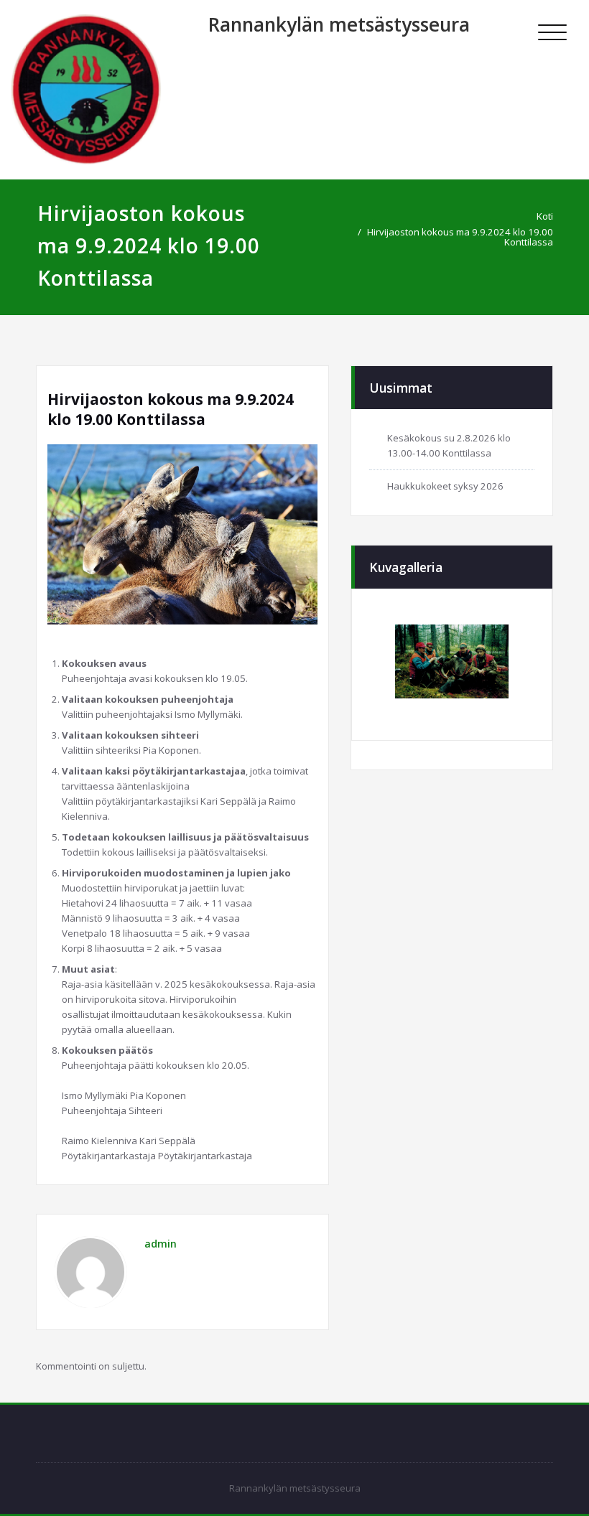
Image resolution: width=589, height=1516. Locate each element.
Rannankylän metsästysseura (339, 24)
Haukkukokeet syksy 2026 (445, 485)
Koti (545, 216)
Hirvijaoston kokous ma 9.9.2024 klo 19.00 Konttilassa (460, 236)
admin (160, 1243)
